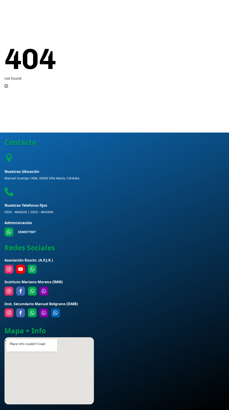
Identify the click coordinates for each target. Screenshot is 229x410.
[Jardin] (43, 291)
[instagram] (8, 269)
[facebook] (20, 291)
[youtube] (20, 269)
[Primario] (32, 291)
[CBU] (32, 312)
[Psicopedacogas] (55, 312)
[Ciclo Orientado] (43, 312)
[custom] (8, 232)
